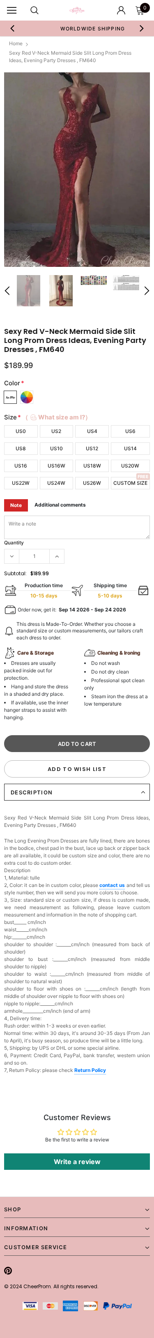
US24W (56, 483)
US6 (130, 431)
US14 (130, 448)
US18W (92, 466)
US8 (21, 448)
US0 (21, 431)
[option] (77, 169)
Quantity (14, 542)
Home (16, 43)
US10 (56, 448)
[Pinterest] (8, 1270)
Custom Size (130, 483)
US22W (21, 483)
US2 (56, 431)
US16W (56, 466)
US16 (20, 466)
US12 (92, 448)
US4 (92, 431)
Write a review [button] (77, 1161)
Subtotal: (15, 573)
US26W (92, 483)
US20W (130, 466)
